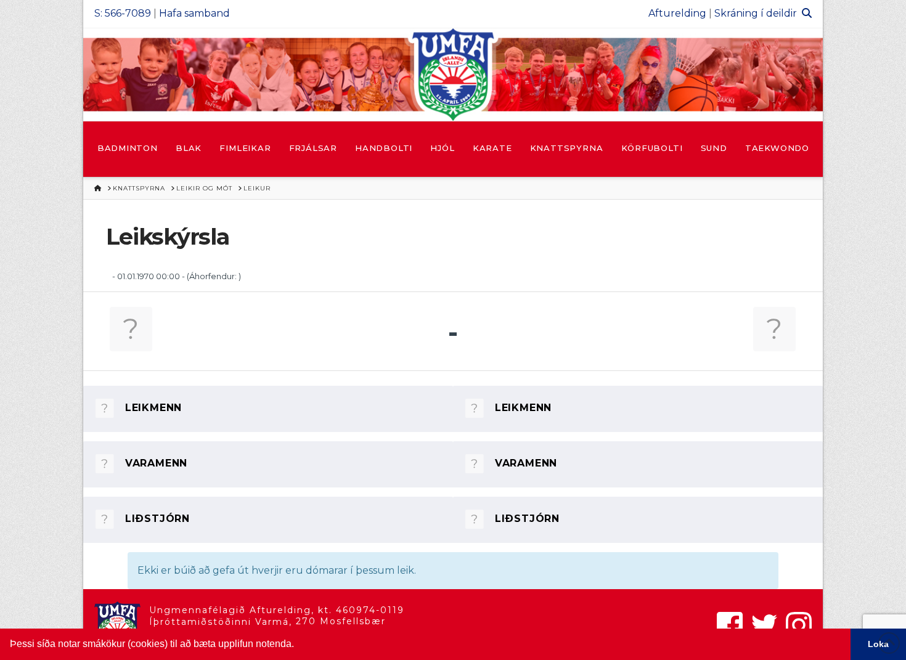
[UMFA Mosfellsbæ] (453, 74)
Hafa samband (194, 13)
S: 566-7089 (122, 13)
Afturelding (677, 13)
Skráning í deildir (755, 13)
